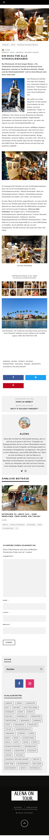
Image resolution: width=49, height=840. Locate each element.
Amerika (6, 44)
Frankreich (22, 716)
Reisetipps (36, 364)
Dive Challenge (30, 707)
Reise (13, 44)
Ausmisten (30, 703)
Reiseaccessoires (13, 746)
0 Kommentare (8, 528)
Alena (7, 50)
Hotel (7, 724)
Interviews (31, 524)
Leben (31, 733)
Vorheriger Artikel (24, 399)
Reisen (27, 364)
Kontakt (18, 807)
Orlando (19, 364)
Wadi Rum (9, 763)
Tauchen (19, 755)
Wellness (37, 763)
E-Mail (6, 612)
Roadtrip (32, 750)
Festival (9, 716)
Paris (7, 742)
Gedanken (25, 720)
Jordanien (9, 733)
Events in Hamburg (17, 524)
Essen (14, 361)
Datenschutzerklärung (26, 809)
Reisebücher (30, 746)
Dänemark (9, 712)
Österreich (35, 768)
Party (16, 742)
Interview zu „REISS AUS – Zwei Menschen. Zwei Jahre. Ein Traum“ (21, 515)
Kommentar (8, 556)
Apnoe (19, 703)
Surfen (8, 755)
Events (22, 361)
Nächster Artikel (24, 406)
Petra (25, 742)
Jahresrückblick (23, 729)
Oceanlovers (28, 738)
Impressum (32, 807)
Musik (16, 738)
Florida (30, 361)
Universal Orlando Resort (27, 44)
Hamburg (37, 720)
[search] (41, 669)
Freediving (36, 716)
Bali (7, 707)
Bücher (16, 707)
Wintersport (10, 768)
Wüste (23, 768)
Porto (35, 742)
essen (26, 197)
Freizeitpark (9, 364)
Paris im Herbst (24, 402)
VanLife (36, 759)
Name (6, 600)
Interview (32, 724)
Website (6, 624)
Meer (7, 738)
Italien (8, 729)
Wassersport (23, 763)
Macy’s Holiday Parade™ (25, 409)
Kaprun (22, 733)
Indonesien (19, 724)
